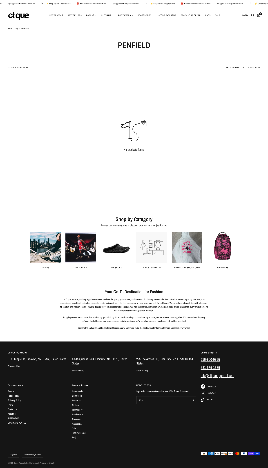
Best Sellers (75, 15)
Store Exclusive (167, 15)
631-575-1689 (210, 367)
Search (11, 391)
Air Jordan (81, 267)
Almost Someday (152, 267)
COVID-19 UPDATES (17, 422)
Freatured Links (80, 385)
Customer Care (15, 385)
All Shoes (116, 267)
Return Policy (13, 395)
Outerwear (76, 419)
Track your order (79, 432)
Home (10, 28)
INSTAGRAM (13, 418)
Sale (217, 15)
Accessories (144, 15)
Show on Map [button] (14, 366)
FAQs (207, 15)
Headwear (76, 414)
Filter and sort (19, 67)
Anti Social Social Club (187, 267)
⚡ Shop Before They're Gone (62, 3)
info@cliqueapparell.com (217, 375)
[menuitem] (56, 15)
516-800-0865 (210, 359)
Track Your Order (191, 15)
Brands (90, 15)
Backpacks (222, 267)
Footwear (76, 409)
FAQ (74, 437)
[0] (258, 15)
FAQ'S (10, 404)
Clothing (106, 15)
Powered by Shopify (47, 463)
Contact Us (12, 409)
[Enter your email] (193, 400)
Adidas (45, 267)
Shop (16, 28)
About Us (12, 413)
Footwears (124, 15)
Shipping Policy (14, 400)
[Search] (253, 15)
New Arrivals (56, 15)
